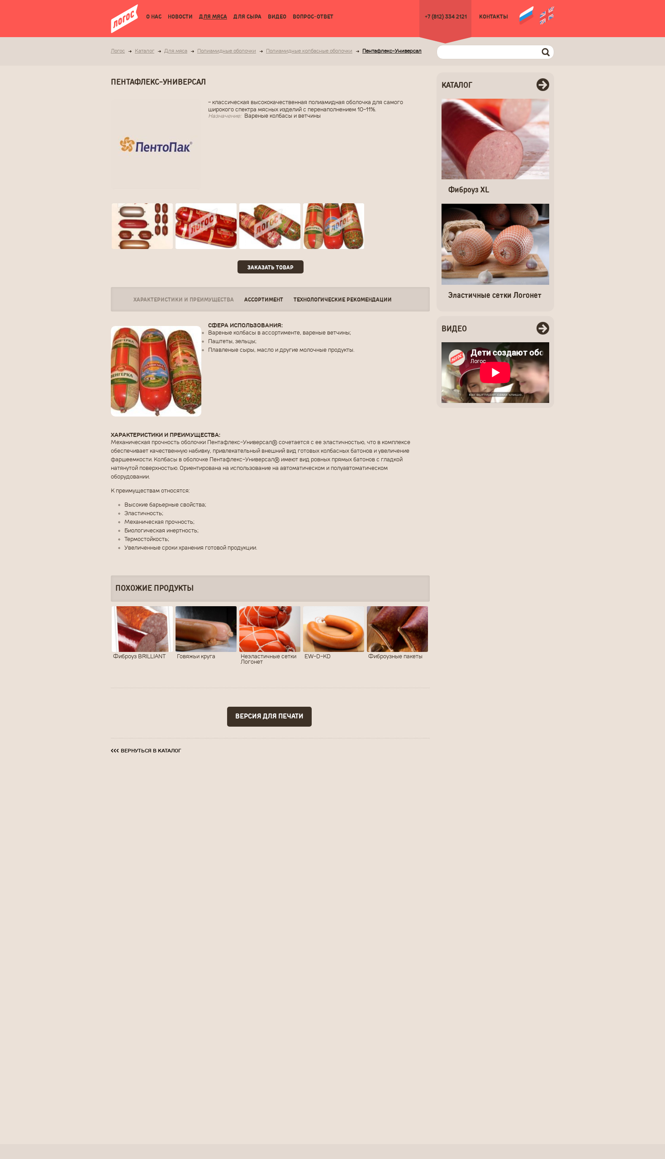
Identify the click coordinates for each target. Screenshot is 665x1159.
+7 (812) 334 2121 (446, 17)
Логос (118, 51)
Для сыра (247, 17)
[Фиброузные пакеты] (397, 629)
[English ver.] (547, 14)
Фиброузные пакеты (395, 657)
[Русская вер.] (526, 14)
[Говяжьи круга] (206, 629)
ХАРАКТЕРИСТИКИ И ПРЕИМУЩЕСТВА (183, 300)
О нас (154, 17)
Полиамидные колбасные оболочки (309, 51)
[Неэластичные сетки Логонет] (269, 629)
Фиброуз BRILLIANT (139, 657)
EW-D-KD (317, 657)
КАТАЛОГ (457, 85)
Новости (180, 17)
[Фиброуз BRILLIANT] (142, 629)
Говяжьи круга (196, 657)
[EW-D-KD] (333, 629)
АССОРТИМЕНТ (263, 300)
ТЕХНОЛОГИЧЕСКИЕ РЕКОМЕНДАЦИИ (343, 300)
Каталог (144, 51)
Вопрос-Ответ (313, 17)
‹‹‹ (146, 750)
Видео (277, 17)
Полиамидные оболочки (226, 51)
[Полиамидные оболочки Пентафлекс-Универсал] (142, 226)
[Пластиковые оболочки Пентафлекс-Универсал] (206, 226)
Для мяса (213, 17)
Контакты (493, 17)
